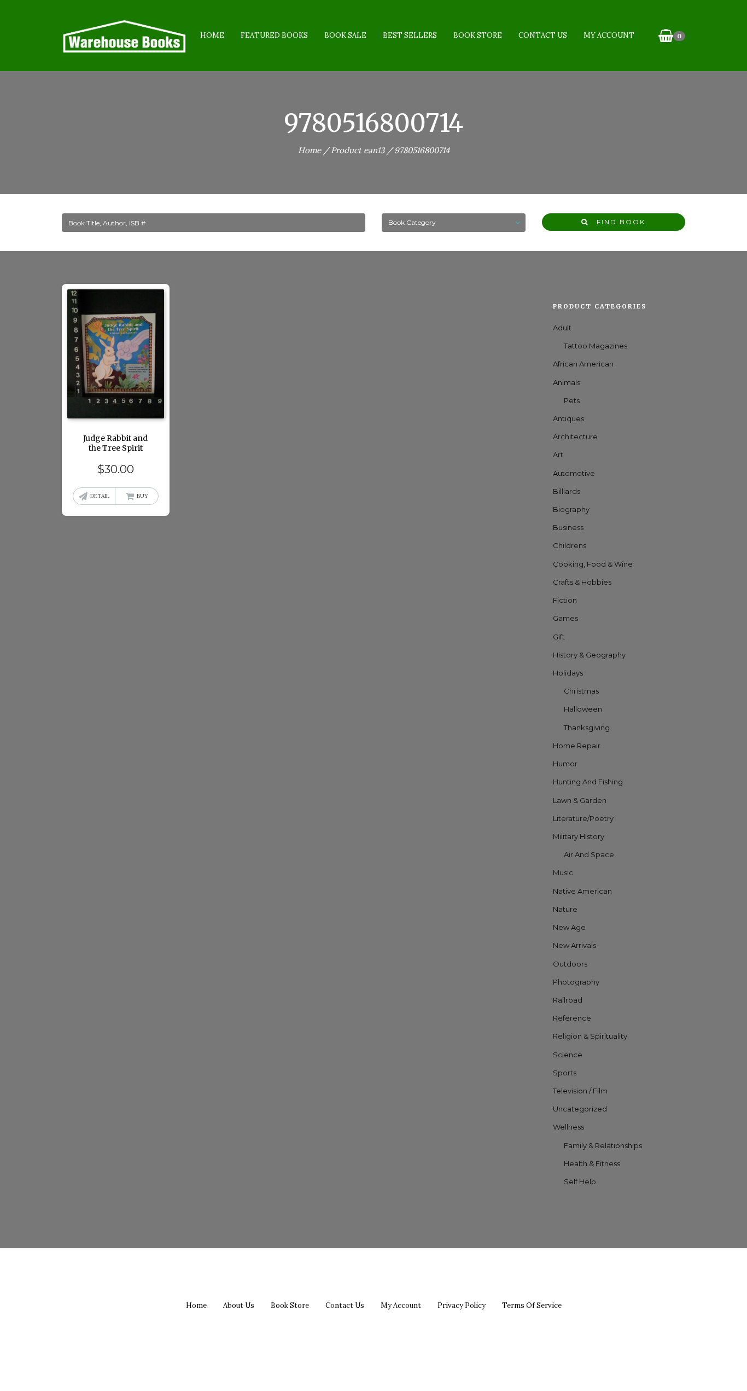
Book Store (477, 35)
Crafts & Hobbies (582, 582)
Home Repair (576, 745)
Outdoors (570, 963)
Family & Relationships (603, 1145)
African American (583, 363)
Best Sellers (410, 35)
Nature (565, 909)
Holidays (568, 672)
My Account (608, 35)
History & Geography (589, 654)
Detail (99, 495)
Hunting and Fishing (588, 781)
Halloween (583, 709)
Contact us (344, 1305)
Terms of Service (532, 1305)
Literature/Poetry (583, 818)
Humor (565, 763)
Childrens (569, 545)
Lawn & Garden (579, 800)
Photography (576, 981)
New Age (569, 927)
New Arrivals (574, 945)
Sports (564, 1072)
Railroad (567, 1000)
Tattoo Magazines (595, 345)
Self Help (580, 1181)
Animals (566, 382)
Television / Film (580, 1090)
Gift (559, 636)
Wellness (568, 1126)
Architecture (575, 436)
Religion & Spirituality (590, 1036)
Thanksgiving (587, 727)
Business (568, 527)
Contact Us (542, 35)
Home (212, 35)
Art (558, 454)
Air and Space (589, 854)
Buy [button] (142, 495)
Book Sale (345, 35)
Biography (571, 509)
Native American (582, 891)
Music (563, 872)
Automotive (574, 473)
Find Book (616, 222)
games (565, 618)
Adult (562, 327)
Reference (572, 1018)
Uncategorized (580, 1108)
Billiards (566, 491)
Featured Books (274, 35)
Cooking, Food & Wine (593, 564)
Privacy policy (461, 1305)
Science (567, 1054)
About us (238, 1305)
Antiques (568, 418)
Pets (572, 400)
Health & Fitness (592, 1163)
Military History (578, 836)
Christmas (581, 690)
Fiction (565, 600)
